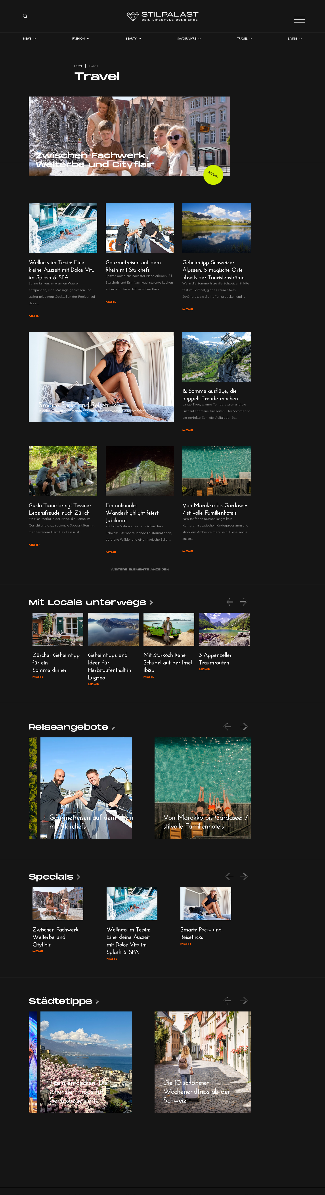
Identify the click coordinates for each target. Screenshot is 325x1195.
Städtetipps (60, 1001)
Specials (51, 877)
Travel (242, 38)
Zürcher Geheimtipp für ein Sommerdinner (56, 661)
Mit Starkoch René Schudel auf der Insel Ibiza (167, 661)
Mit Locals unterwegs (87, 602)
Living (292, 38)
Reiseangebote (68, 727)
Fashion (78, 38)
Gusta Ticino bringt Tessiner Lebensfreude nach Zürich (60, 508)
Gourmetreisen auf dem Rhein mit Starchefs (133, 265)
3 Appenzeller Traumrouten (215, 657)
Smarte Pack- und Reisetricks (78, 403)
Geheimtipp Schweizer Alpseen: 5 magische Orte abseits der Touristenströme (213, 269)
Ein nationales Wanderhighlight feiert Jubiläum (132, 512)
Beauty (131, 38)
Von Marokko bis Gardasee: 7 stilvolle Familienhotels (214, 508)
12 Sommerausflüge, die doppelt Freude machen (210, 393)
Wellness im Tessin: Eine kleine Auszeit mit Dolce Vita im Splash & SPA (61, 269)
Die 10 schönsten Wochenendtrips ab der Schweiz (196, 1090)
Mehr (213, 175)
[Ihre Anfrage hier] (25, 16)
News (27, 38)
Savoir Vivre (186, 38)
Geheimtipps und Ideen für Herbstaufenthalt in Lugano (109, 665)
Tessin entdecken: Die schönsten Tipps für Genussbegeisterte (78, 1090)
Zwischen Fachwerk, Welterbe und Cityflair (94, 160)
